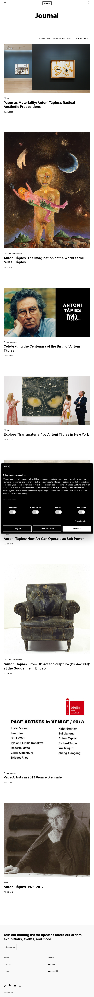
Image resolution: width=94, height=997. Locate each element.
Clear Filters (44, 38)
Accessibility (54, 971)
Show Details (80, 521)
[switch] (35, 512)
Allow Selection (47, 528)
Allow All (77, 528)
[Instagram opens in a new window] (5, 986)
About (6, 958)
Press (6, 971)
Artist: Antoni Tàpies (62, 38)
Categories (81, 38)
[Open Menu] (5, 3)
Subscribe (10, 947)
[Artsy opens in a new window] (20, 986)
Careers (7, 964)
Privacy (51, 964)
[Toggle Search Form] (89, 2)
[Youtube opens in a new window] (15, 986)
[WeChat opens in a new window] (9, 986)
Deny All (17, 528)
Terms (51, 958)
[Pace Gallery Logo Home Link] (47, 3)
